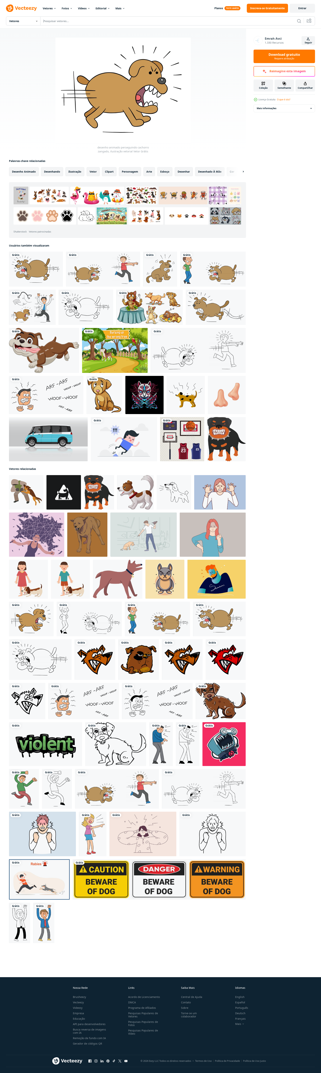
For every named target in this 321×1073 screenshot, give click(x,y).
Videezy (77, 1008)
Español (240, 1002)
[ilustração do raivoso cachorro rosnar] (87, 535)
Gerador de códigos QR (87, 1043)
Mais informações (266, 108)
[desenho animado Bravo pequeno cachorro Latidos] (135, 492)
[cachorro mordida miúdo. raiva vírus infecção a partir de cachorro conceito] (28, 579)
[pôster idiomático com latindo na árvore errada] (115, 350)
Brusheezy (79, 997)
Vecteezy (78, 1002)
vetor (93, 171)
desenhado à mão (209, 171)
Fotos (65, 8)
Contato (186, 1002)
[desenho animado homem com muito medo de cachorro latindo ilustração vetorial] (46, 395)
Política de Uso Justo (254, 1061)
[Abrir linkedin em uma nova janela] (101, 1061)
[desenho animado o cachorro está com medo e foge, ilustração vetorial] (216, 307)
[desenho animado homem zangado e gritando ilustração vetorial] (19, 923)
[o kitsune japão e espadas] (144, 395)
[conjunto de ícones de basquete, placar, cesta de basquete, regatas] (182, 439)
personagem (130, 171)
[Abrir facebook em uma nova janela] (89, 1061)
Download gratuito (284, 56)
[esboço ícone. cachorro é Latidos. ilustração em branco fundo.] (174, 492)
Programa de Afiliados (142, 1008)
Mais (118, 8)
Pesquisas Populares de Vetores (143, 1014)
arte (149, 171)
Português (241, 1008)
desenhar (184, 171)
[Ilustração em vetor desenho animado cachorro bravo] (95, 659)
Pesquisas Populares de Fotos (143, 1023)
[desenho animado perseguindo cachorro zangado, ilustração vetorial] (31, 619)
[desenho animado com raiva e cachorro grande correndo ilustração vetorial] (36, 269)
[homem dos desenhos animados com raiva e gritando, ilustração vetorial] (43, 923)
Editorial (101, 8)
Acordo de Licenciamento (144, 997)
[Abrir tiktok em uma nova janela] (113, 1061)
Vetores (48, 8)
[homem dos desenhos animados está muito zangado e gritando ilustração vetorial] (161, 744)
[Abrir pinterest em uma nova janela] (107, 1061)
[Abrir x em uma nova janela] (119, 1061)
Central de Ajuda (191, 997)
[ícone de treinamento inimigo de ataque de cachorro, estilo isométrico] (26, 492)
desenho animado (24, 171)
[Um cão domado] (104, 395)
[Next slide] (240, 171)
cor (232, 171)
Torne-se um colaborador (189, 1014)
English (240, 997)
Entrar (302, 8)
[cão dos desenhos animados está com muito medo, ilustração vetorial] (160, 269)
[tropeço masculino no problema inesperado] (124, 439)
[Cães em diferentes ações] (149, 307)
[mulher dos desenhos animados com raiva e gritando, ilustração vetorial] (92, 834)
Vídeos (82, 8)
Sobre (184, 1008)
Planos (218, 8)
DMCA (132, 1002)
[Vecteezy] (21, 8)
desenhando (52, 171)
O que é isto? (283, 99)
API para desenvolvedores (89, 1024)
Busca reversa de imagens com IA (89, 1031)
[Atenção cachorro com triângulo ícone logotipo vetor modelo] (63, 492)
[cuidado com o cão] (159, 879)
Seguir (308, 42)
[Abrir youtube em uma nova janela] (125, 1061)
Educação (79, 1018)
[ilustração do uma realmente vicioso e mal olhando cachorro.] (226, 439)
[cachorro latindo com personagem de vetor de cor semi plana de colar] (117, 579)
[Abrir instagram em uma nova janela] (95, 1061)
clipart (109, 171)
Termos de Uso (203, 1061)
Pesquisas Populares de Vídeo (143, 1032)
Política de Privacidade (227, 1061)
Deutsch (240, 1013)
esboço (164, 171)
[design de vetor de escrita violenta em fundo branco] (45, 744)
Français (240, 1018)
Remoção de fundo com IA (89, 1038)
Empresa (78, 1013)
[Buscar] (299, 21)
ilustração (74, 171)
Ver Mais (225, 216)
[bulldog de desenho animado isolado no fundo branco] (44, 350)
